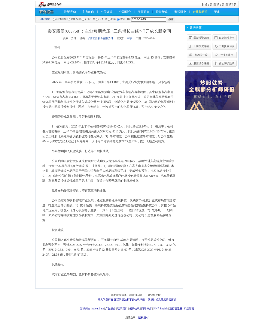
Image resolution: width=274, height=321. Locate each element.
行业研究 (143, 12)
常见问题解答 (105, 299)
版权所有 (143, 317)
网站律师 (146, 308)
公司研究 (125, 12)
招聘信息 (134, 308)
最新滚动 (70, 12)
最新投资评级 (201, 37)
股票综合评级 (201, 63)
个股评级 (107, 12)
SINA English (160, 308)
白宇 (129, 38)
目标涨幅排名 (226, 37)
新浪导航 (231, 4)
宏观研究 (180, 12)
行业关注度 (226, 54)
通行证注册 (175, 308)
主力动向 (88, 12)
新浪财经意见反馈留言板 (162, 299)
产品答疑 (189, 308)
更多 (217, 12)
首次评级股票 (226, 63)
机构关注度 (201, 54)
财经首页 (207, 4)
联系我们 (122, 308)
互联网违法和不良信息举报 (129, 299)
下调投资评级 (226, 46)
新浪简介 (85, 308)
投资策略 (162, 12)
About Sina (98, 308)
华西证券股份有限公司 (100, 38)
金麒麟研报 (200, 12)
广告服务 (110, 308)
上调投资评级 (201, 46)
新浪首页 (219, 4)
